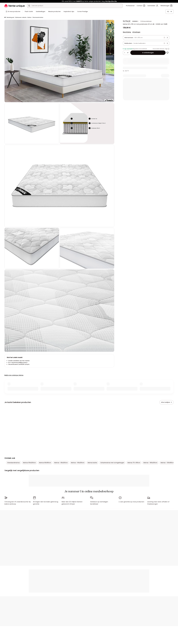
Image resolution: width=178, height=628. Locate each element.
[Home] (5, 17)
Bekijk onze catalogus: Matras (13, 375)
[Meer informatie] (168, 49)
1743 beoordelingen (146, 21)
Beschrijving (127, 32)
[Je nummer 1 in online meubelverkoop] (14, 5)
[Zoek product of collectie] (29, 6)
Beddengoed (10, 17)
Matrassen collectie (20, 17)
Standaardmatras (38, 17)
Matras (29, 17)
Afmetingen (136, 32)
